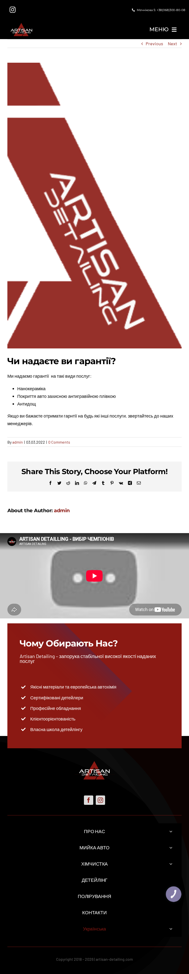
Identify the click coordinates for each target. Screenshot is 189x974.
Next (172, 43)
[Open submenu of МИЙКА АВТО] (171, 847)
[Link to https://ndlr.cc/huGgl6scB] (13, 10)
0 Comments (59, 442)
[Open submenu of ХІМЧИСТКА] (171, 864)
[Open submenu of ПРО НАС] (171, 831)
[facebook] (88, 800)
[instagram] (100, 800)
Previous (154, 43)
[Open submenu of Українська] (171, 929)
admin (17, 442)
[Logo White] (21, 25)
